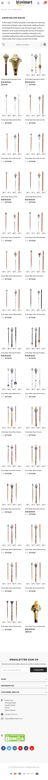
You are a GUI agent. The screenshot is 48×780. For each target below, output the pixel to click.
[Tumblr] (26, 748)
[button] (6, 82)
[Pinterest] (20, 748)
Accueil (3, 9)
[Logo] (24, 3)
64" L (44, 75)
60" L (38, 75)
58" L (33, 75)
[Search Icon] (11, 3)
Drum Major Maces (15, 9)
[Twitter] (9, 748)
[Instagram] (15, 748)
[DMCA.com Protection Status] (15, 737)
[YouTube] (32, 748)
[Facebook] (3, 748)
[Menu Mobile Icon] (2, 3)
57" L (33, 116)
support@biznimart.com (13, 718)
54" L (28, 75)
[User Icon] (38, 3)
